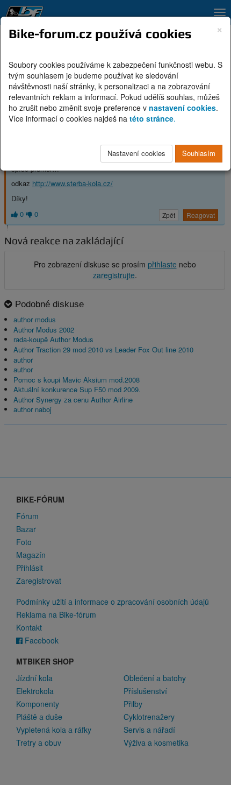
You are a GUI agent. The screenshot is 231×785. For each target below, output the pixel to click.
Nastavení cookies (136, 153)
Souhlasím (198, 153)
